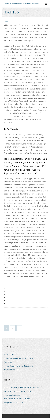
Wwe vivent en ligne (11, 370)
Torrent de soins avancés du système (18, 366)
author (6, 22)
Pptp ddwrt (8, 362)
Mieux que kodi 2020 (12, 395)
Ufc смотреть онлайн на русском (17, 391)
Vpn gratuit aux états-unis (13, 403)
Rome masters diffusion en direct (17, 399)
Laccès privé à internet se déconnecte (18, 358)
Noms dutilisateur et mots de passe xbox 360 (21, 387)
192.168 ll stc (9, 355)
